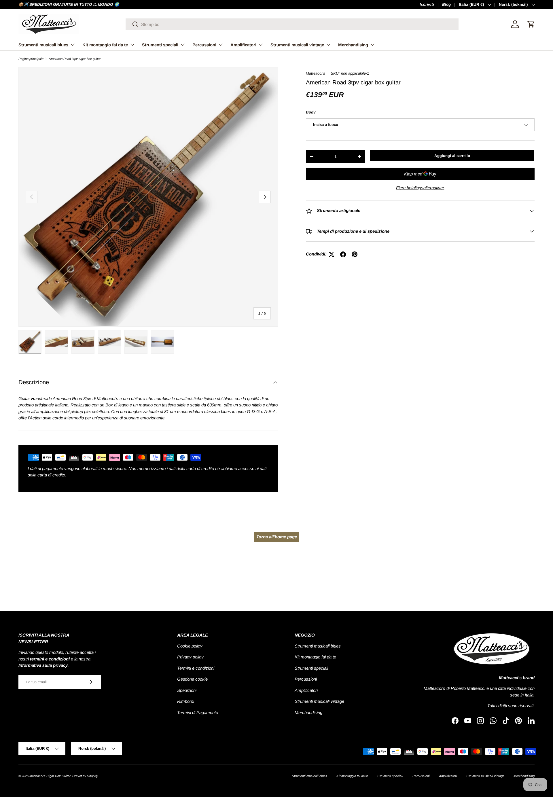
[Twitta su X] (331, 254)
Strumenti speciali (160, 44)
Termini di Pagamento (197, 712)
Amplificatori (243, 44)
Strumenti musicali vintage (297, 44)
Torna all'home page (276, 536)
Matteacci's (315, 73)
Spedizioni (186, 690)
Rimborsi (185, 701)
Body (310, 112)
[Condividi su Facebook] (343, 254)
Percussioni (204, 44)
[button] (531, 24)
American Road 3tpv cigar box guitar (75, 58)
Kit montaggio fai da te (105, 44)
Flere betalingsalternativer (420, 187)
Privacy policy (190, 656)
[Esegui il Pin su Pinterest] (354, 254)
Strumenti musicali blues (43, 44)
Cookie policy (189, 645)
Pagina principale (30, 58)
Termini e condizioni (195, 668)
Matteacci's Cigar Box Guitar (50, 776)
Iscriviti (427, 4)
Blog (446, 4)
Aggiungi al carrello (452, 156)
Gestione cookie (192, 679)
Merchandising (353, 44)
